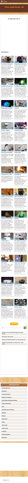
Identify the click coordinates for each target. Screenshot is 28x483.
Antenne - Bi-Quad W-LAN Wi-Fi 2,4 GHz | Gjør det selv (14, 339)
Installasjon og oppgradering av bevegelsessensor (7, 285)
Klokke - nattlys (18, 307)
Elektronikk (4, 391)
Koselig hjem (4, 419)
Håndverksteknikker (6, 434)
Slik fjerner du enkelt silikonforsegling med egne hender (12, 333)
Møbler (3, 422)
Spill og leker (4, 425)
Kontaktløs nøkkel (18, 130)
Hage (3, 406)
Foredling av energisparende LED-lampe (20, 86)
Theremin (16, 108)
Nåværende (4, 437)
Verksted (4, 415)
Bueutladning (17, 174)
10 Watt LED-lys (5, 240)
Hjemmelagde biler (6, 388)
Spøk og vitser (5, 428)
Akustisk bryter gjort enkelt (7, 86)
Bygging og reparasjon (6, 397)
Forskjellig (4, 431)
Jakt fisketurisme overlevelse (8, 409)
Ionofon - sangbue (5, 130)
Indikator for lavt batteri (7, 196)
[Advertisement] (14, 34)
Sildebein (16, 218)
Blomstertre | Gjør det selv (7, 336)
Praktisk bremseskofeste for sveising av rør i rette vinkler (12, 343)
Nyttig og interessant (6, 403)
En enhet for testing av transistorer (7, 64)
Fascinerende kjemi (6, 394)
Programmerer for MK (6, 174)
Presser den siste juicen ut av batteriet (20, 263)
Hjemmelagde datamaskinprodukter (9, 400)
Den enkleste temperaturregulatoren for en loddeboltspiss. (20, 240)
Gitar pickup (4, 263)
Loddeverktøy (17, 152)
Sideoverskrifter (14, 385)
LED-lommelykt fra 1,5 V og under (20, 196)
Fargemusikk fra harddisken (7, 108)
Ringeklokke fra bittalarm (20, 64)
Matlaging (4, 412)
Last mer (15, 323)
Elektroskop (4, 307)
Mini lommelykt (18, 285)
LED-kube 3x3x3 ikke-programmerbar (7, 218)
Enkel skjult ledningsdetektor (7, 152)
